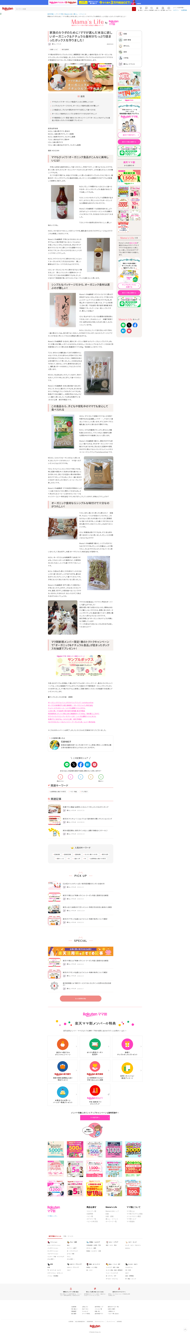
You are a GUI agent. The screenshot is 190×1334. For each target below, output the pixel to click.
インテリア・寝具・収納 (112, 1267)
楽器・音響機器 (129, 1276)
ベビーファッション (53, 1253)
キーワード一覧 (111, 1221)
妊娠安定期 (67, 854)
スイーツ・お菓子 (71, 1248)
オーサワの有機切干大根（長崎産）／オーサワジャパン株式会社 (70, 705)
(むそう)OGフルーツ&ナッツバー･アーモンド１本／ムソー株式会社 (71, 722)
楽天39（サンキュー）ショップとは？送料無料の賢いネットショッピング (87, 818)
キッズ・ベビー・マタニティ (133, 1245)
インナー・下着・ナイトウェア (56, 1256)
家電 (49, 1267)
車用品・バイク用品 (91, 1267)
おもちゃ (127, 1248)
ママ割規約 (131, 1221)
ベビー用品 (73, 791)
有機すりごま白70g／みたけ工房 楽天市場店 (65, 719)
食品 (68, 1245)
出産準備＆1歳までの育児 (58, 791)
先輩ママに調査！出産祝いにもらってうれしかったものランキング (85, 807)
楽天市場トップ (52, 14)
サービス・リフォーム (112, 1278)
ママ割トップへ (52, 1216)
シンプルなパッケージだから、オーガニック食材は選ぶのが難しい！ (75, 105)
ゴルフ (69, 1270)
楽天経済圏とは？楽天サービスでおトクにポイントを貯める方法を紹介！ (87, 984)
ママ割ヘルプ (131, 1219)
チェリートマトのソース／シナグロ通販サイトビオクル (67, 708)
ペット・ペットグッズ (112, 1273)
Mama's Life (68, 14)
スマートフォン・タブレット (55, 1273)
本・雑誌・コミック (130, 1278)
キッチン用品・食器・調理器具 (114, 1270)
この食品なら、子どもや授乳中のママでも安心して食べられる (73, 109)
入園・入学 (77, 858)
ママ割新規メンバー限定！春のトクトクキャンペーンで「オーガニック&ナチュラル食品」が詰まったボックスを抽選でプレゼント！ (81, 119)
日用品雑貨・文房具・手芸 (93, 1245)
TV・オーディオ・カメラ (54, 1270)
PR (85, 858)
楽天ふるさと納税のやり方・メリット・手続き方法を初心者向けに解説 (87, 907)
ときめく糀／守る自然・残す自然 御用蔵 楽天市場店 (66, 711)
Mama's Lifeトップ (112, 1211)
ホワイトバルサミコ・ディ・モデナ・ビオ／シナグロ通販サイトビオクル (72, 716)
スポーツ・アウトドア (73, 1267)
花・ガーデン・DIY (111, 1276)
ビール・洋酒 (70, 1253)
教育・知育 (105, 854)
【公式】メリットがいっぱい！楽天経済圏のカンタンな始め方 (83, 883)
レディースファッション (54, 1245)
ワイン (69, 1256)
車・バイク (89, 1270)
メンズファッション (53, 1248)
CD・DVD (128, 1270)
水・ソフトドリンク (72, 1251)
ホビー (127, 1273)
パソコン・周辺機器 (53, 1276)
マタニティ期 (91, 1211)
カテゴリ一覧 (91, 1219)
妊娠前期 (57, 854)
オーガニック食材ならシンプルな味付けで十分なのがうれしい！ (74, 113)
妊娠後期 (78, 854)
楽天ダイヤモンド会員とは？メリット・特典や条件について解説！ (85, 919)
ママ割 (61, 14)
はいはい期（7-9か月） (91, 854)
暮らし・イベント (79, 14)
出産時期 (90, 1214)
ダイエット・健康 (91, 1248)
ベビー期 (90, 1216)
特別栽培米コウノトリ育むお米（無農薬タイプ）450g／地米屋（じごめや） (73, 713)
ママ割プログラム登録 (134, 1214)
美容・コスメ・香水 (111, 1245)
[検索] (134, 9)
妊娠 (107, 1214)
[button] (146, 9)
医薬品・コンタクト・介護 (93, 1251)
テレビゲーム (129, 1267)
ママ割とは (131, 1211)
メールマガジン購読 (134, 1216)
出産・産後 (110, 1216)
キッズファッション (53, 1251)
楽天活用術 (65, 49)
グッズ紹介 (84, 791)
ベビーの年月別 (92, 1221)
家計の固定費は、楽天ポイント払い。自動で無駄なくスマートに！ (85, 830)
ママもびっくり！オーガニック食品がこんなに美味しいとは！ (73, 101)
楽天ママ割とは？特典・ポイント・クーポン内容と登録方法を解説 (85, 895)
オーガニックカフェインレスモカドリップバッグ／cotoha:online (70, 702)
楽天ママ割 (133, 243)
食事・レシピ (54, 49)
